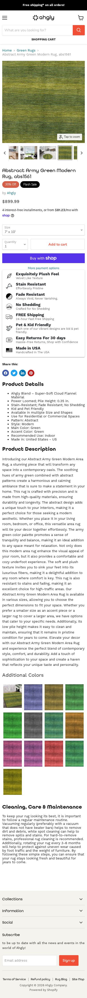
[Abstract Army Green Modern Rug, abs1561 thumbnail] (65, 153)
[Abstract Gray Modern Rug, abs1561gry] (33, 725)
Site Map (78, 979)
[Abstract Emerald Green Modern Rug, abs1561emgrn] (74, 697)
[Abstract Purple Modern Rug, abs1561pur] (33, 754)
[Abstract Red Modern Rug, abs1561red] (54, 754)
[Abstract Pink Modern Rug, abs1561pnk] (12, 754)
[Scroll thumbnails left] (5, 153)
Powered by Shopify (43, 990)
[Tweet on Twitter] (14, 373)
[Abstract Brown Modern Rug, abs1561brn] (54, 697)
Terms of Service (14, 979)
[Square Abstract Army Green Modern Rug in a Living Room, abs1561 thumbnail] (29, 153)
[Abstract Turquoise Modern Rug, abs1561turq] (74, 754)
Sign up (69, 960)
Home (7, 50)
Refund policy (40, 979)
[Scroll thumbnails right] (80, 153)
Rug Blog (61, 979)
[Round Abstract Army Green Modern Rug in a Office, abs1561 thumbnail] (48, 153)
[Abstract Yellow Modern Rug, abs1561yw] (12, 782)
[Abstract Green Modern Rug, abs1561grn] (12, 725)
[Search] (79, 30)
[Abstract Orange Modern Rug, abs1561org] (74, 725)
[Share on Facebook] (5, 373)
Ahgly (11, 193)
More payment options (43, 268)
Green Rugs (26, 50)
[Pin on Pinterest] (31, 373)
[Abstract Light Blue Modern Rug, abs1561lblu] (54, 725)
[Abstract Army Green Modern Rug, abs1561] (12, 696)
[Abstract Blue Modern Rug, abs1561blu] (33, 697)
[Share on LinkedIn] (22, 373)
